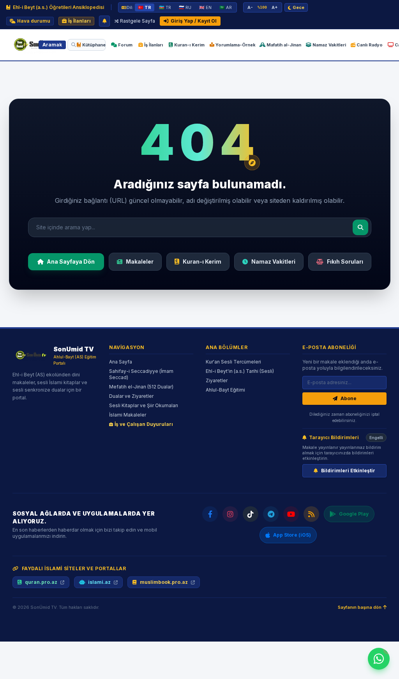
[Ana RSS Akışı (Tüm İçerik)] (311, 514)
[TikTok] (250, 514)
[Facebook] (210, 514)
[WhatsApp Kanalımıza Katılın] (379, 659)
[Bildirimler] (104, 21)
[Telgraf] (271, 514)
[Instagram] (230, 514)
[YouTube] (291, 514)
